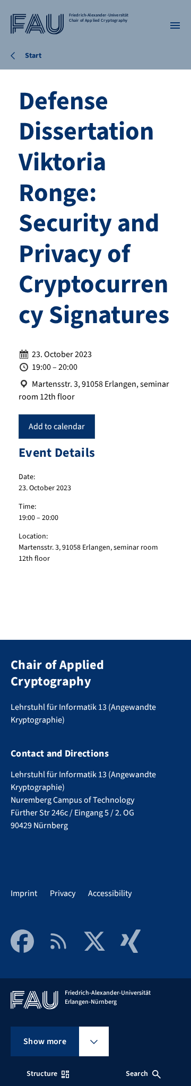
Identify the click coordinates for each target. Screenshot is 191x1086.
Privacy (62, 893)
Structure (42, 1073)
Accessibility (110, 893)
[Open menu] (175, 25)
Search (137, 1073)
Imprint (24, 893)
